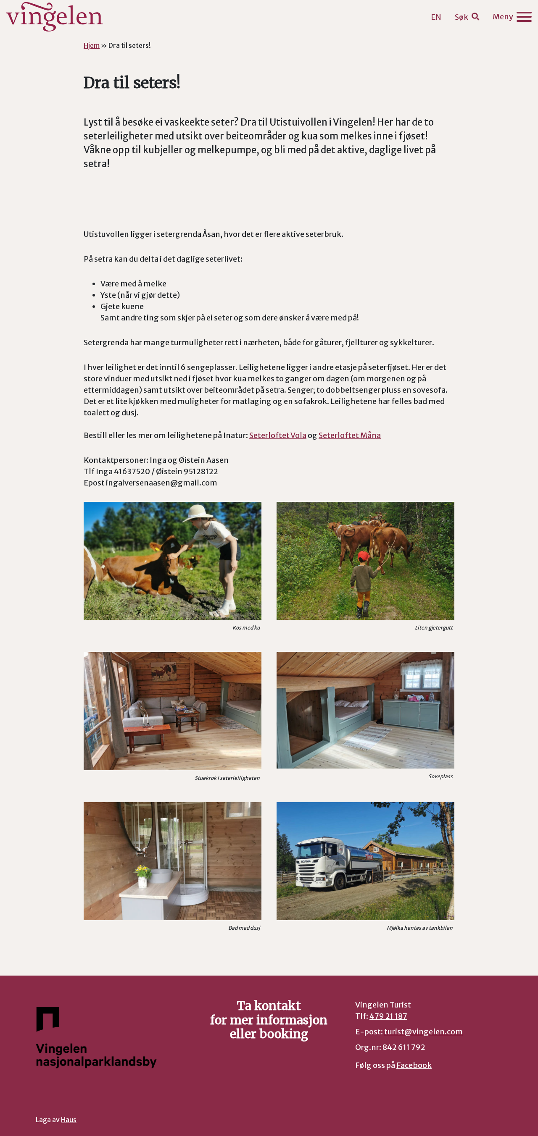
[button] (467, 17)
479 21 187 (388, 1016)
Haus (68, 1120)
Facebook (414, 1065)
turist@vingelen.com (423, 1031)
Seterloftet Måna (350, 435)
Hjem (92, 45)
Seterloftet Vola (277, 435)
